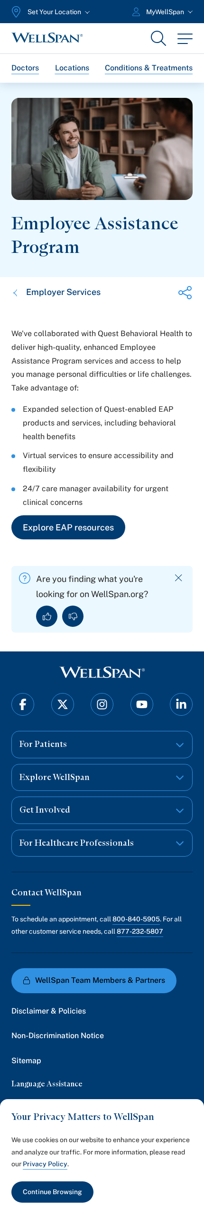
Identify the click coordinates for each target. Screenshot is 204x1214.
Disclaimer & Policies (48, 1010)
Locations (72, 67)
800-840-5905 (136, 919)
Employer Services (63, 292)
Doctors (25, 67)
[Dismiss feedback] (178, 578)
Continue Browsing (52, 1192)
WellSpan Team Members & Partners (100, 980)
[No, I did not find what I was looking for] (72, 616)
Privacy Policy (45, 1164)
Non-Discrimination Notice (57, 1035)
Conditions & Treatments (149, 67)
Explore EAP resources (68, 527)
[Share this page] (185, 292)
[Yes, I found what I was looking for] (46, 616)
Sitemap (26, 1060)
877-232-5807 (140, 931)
